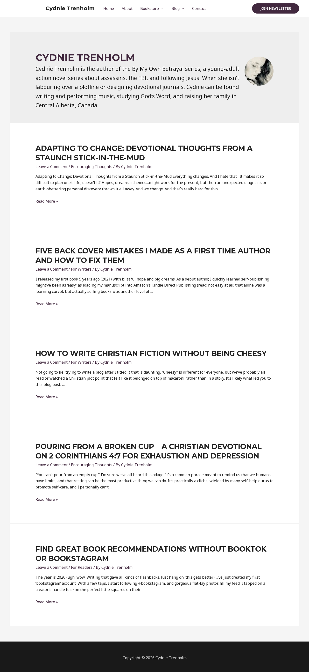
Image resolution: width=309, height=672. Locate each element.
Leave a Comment (51, 166)
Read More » (46, 201)
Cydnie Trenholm (70, 8)
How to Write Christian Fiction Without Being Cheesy (151, 353)
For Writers (81, 269)
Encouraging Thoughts (91, 166)
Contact (199, 8)
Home (108, 8)
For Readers (81, 567)
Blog (175, 8)
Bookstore (149, 8)
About (127, 8)
